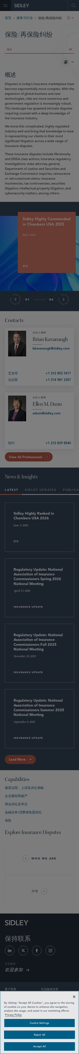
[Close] (74, 996)
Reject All (39, 1034)
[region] (39, 1022)
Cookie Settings (39, 1023)
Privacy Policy (13, 1014)
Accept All (39, 1046)
